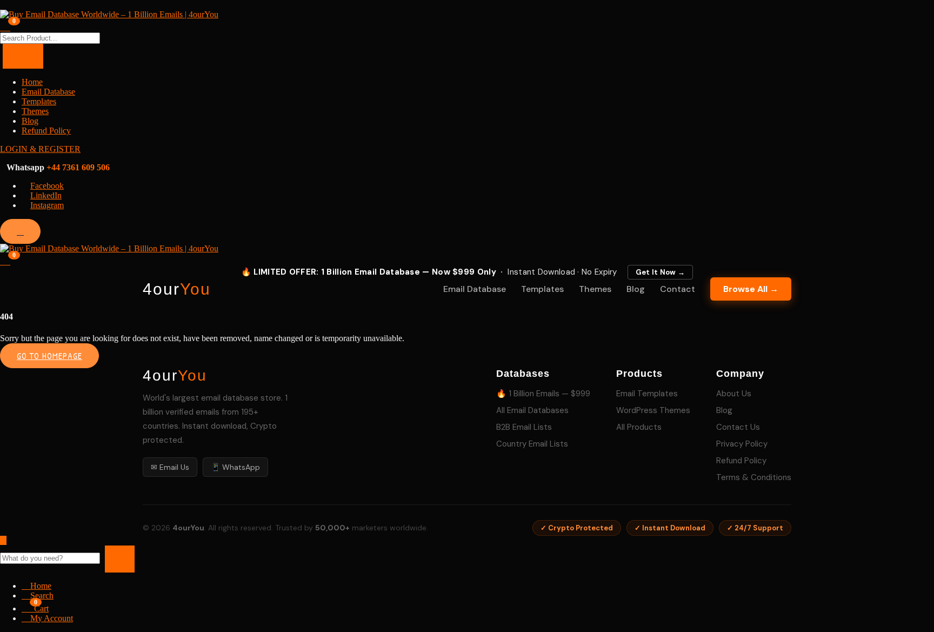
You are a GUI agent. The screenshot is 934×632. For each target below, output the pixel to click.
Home (32, 82)
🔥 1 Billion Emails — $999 (543, 393)
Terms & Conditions (753, 477)
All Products (639, 427)
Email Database (48, 91)
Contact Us (738, 427)
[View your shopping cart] (5, 25)
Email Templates (647, 393)
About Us (733, 393)
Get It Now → (660, 272)
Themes (35, 111)
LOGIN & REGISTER (40, 149)
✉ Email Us (170, 467)
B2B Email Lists (524, 427)
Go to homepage (49, 356)
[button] (5, 260)
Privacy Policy (742, 443)
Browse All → (750, 289)
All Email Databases (532, 410)
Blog (30, 120)
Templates (39, 101)
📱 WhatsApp (235, 467)
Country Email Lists (532, 443)
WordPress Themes (653, 410)
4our (177, 289)
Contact (677, 289)
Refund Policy (46, 130)
